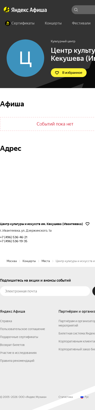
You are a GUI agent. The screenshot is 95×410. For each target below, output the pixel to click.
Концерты (29, 261)
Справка (6, 321)
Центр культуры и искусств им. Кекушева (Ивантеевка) (41, 224)
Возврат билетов (12, 345)
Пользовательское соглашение (22, 329)
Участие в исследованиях (18, 353)
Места (46, 261)
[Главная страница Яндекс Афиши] (7, 10)
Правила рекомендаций (17, 360)
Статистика (66, 397)
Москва (12, 261)
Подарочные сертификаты (19, 337)
